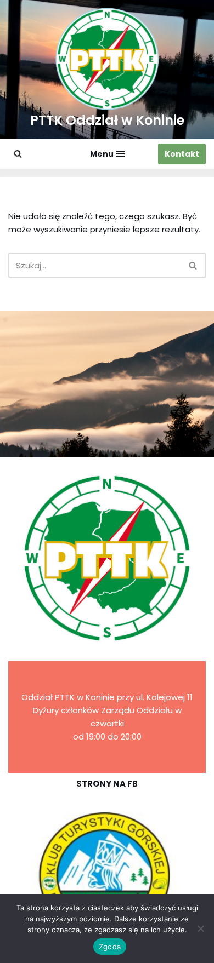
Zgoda (110, 946)
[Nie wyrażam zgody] (200, 928)
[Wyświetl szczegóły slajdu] (107, 875)
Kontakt (182, 153)
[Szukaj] (18, 154)
